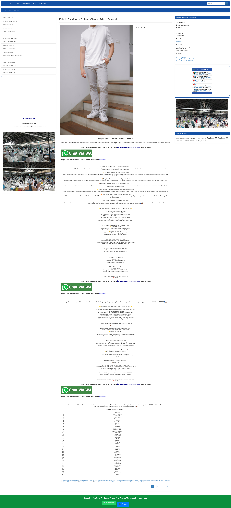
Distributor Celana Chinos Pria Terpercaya (120, 481)
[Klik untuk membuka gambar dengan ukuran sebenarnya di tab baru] (96, 79)
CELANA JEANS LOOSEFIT (10, 48)
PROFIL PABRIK (26, 3)
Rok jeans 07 (202, 141)
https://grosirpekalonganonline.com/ (185, 59)
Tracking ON (207, 93)
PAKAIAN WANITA (7, 28)
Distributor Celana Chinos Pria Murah (70, 481)
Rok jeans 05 (212, 138)
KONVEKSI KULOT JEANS (9, 69)
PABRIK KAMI (7, 10)
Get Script (197, 93)
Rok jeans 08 (223, 138)
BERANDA (16, 3)
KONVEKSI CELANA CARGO (10, 21)
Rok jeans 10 (180, 141)
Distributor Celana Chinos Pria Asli (86, 481)
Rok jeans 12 (202, 138)
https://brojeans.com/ (181, 57)
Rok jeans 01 (178, 138)
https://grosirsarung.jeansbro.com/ (184, 60)
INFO (34, 3)
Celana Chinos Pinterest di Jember (200, 90)
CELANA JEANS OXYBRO (9, 31)
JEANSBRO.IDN (180, 41)
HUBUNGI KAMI (42, 3)
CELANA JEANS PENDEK (9, 42)
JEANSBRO (7, 3)
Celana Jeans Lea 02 (209, 141)
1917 (164, 486)
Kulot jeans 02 (215, 141)
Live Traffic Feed (202, 69)
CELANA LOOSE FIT (8, 17)
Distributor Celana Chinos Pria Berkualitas (102, 481)
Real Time (202, 93)
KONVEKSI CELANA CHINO (10, 38)
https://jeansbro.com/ (181, 55)
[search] (226, 3)
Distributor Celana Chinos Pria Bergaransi (138, 481)
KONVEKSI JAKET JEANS (9, 66)
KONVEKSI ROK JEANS (9, 72)
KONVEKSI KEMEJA (8, 24)
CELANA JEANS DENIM (9, 62)
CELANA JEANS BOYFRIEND (10, 59)
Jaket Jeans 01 (191, 140)
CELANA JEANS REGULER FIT (10, 35)
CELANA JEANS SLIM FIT (9, 45)
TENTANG (16, 10)
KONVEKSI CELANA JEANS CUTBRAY (12, 55)
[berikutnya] (167, 486)
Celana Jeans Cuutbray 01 (189, 138)
